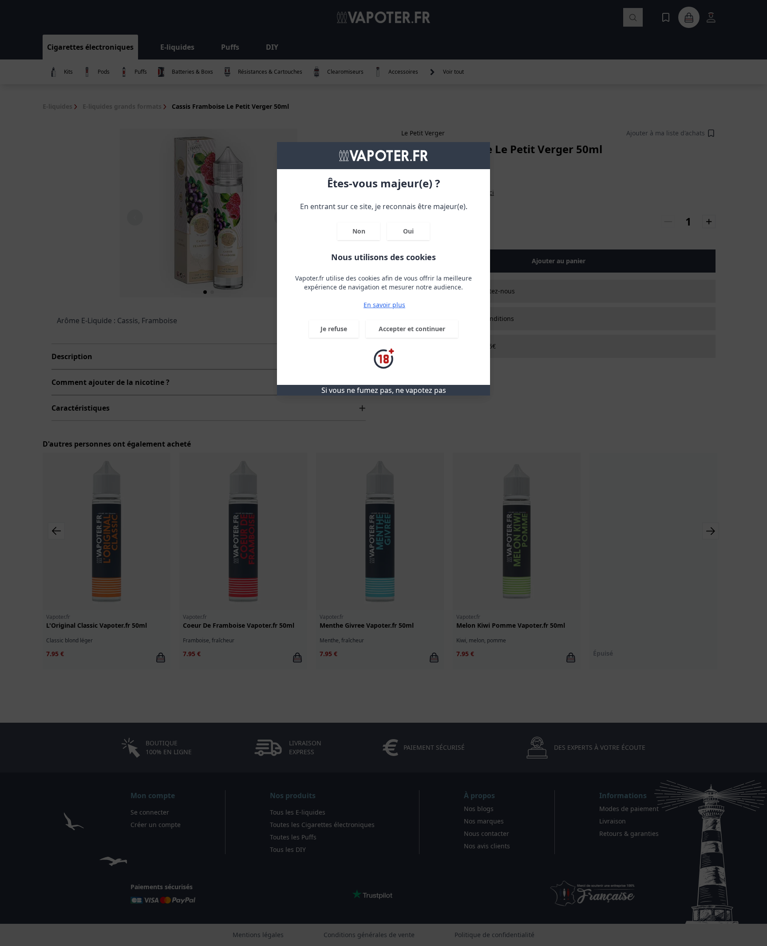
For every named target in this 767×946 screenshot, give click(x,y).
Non (358, 231)
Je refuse (333, 329)
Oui (408, 231)
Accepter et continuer (412, 329)
